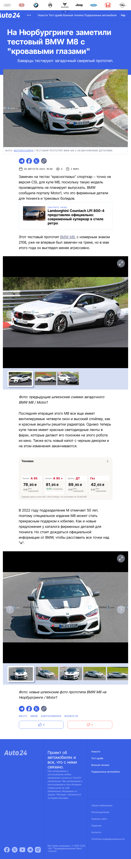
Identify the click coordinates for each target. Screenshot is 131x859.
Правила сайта (99, 819)
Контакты (96, 832)
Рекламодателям (100, 812)
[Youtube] (22, 850)
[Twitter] (15, 850)
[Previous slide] (10, 315)
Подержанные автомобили (100, 15)
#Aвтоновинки (51, 716)
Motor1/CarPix (23, 150)
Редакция (96, 825)
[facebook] (29, 161)
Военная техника (73, 15)
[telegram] (22, 161)
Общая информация (101, 805)
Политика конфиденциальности (108, 839)
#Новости (71, 716)
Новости (43, 15)
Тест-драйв (55, 15)
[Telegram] (30, 850)
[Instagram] (38, 850)
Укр (123, 15)
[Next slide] (121, 315)
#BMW (34, 716)
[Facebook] (7, 850)
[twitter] (36, 161)
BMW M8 (67, 237)
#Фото (23, 716)
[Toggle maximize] (121, 263)
